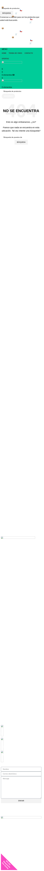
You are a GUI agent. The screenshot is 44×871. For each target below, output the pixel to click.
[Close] (17, 868)
